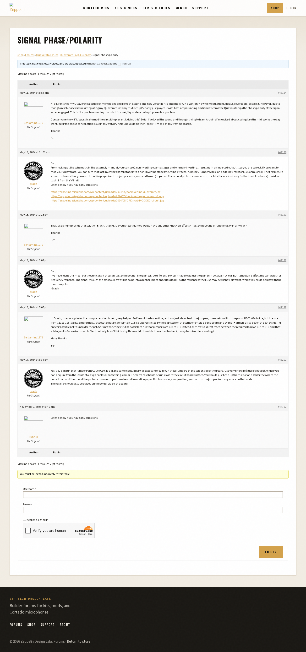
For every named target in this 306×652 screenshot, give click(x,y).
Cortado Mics (96, 7)
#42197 (282, 307)
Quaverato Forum (47, 55)
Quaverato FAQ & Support (75, 55)
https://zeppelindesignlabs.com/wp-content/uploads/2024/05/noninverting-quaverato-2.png (107, 196)
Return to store (78, 641)
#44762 (282, 407)
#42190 (282, 152)
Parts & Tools (156, 7)
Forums (29, 55)
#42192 (282, 260)
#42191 (282, 215)
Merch (181, 7)
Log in (291, 8)
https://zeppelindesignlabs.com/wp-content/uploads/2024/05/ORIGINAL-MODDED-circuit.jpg (107, 201)
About (65, 624)
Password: (29, 504)
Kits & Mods (126, 7)
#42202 (282, 360)
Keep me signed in (38, 520)
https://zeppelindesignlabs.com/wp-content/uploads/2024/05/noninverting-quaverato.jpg (105, 192)
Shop (275, 8)
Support (200, 7)
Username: (30, 489)
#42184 (282, 93)
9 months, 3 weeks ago (100, 64)
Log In (271, 551)
